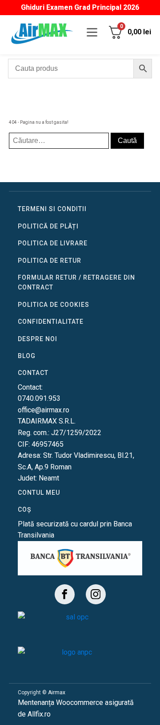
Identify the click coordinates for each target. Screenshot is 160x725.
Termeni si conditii (52, 208)
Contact (33, 372)
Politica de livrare (53, 243)
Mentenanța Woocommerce (60, 702)
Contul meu (39, 492)
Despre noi (37, 338)
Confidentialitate (51, 321)
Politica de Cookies (53, 304)
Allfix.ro (39, 714)
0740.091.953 (39, 398)
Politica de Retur (49, 260)
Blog (27, 355)
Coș (24, 509)
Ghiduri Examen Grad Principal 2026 (80, 7)
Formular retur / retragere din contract (76, 282)
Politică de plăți (48, 226)
